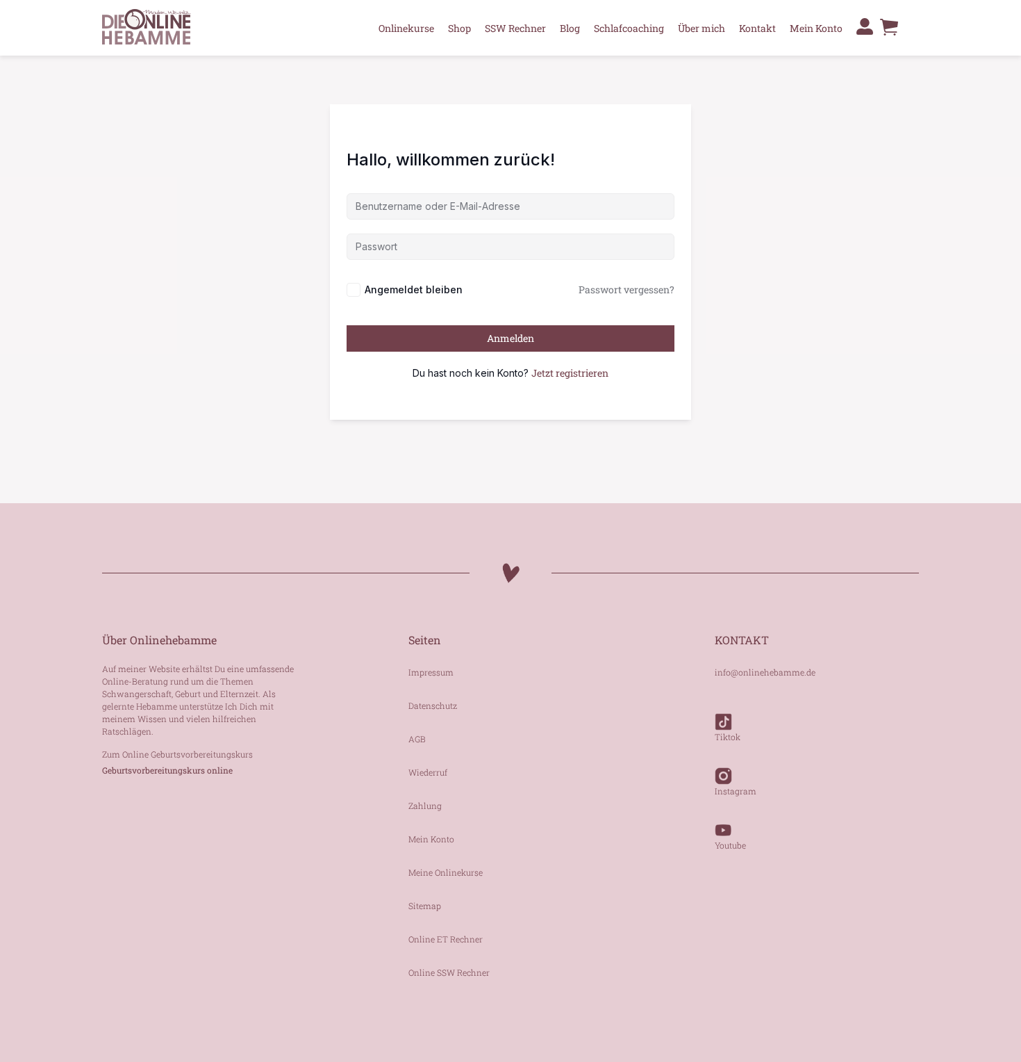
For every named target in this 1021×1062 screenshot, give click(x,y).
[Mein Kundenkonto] (864, 26)
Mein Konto (816, 28)
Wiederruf (427, 772)
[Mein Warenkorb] (889, 34)
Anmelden (510, 338)
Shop (459, 28)
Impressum (431, 672)
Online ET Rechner (445, 939)
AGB (417, 738)
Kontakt (757, 28)
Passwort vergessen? (626, 289)
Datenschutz (432, 705)
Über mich (701, 28)
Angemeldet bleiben (414, 289)
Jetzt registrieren (569, 372)
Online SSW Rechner (449, 972)
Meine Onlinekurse (445, 872)
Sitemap (424, 905)
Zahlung (425, 805)
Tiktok (727, 736)
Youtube (730, 845)
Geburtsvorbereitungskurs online (167, 770)
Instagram (735, 790)
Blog (570, 28)
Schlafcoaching (629, 28)
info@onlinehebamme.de (765, 672)
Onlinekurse (406, 28)
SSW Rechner (515, 28)
